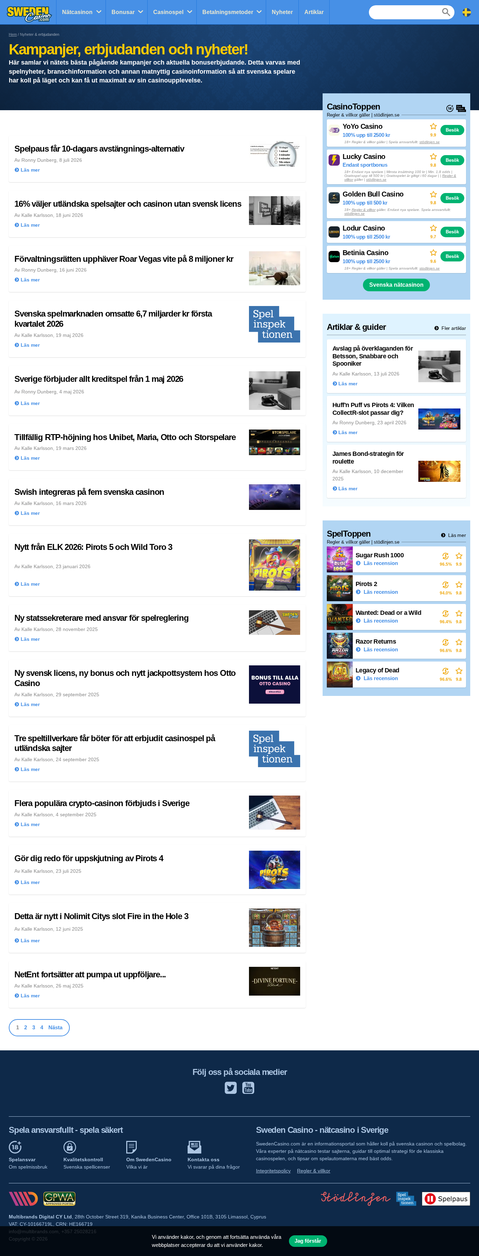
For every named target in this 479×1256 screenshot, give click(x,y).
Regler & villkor (364, 210)
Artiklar (314, 12)
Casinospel (168, 12)
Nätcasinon (77, 12)
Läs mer (456, 535)
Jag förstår (308, 1241)
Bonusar (123, 12)
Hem (13, 34)
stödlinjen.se (429, 142)
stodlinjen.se (429, 268)
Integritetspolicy (273, 1171)
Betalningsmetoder (227, 12)
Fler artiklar (453, 328)
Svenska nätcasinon (396, 285)
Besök (452, 130)
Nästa (55, 1027)
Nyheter (282, 12)
